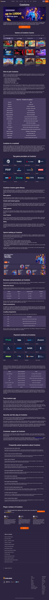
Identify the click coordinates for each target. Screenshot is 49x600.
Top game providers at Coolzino (9, 544)
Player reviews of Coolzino (9, 561)
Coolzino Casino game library (9, 546)
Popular (8, 38)
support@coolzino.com (39, 437)
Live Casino (18, 38)
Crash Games (29, 38)
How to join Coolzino (8, 538)
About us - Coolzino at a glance (9, 540)
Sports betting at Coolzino (8, 548)
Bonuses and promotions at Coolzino (10, 550)
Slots (40, 38)
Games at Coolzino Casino (9, 536)
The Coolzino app (7, 554)
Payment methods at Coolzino (9, 552)
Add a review (41, 511)
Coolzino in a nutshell (8, 542)
